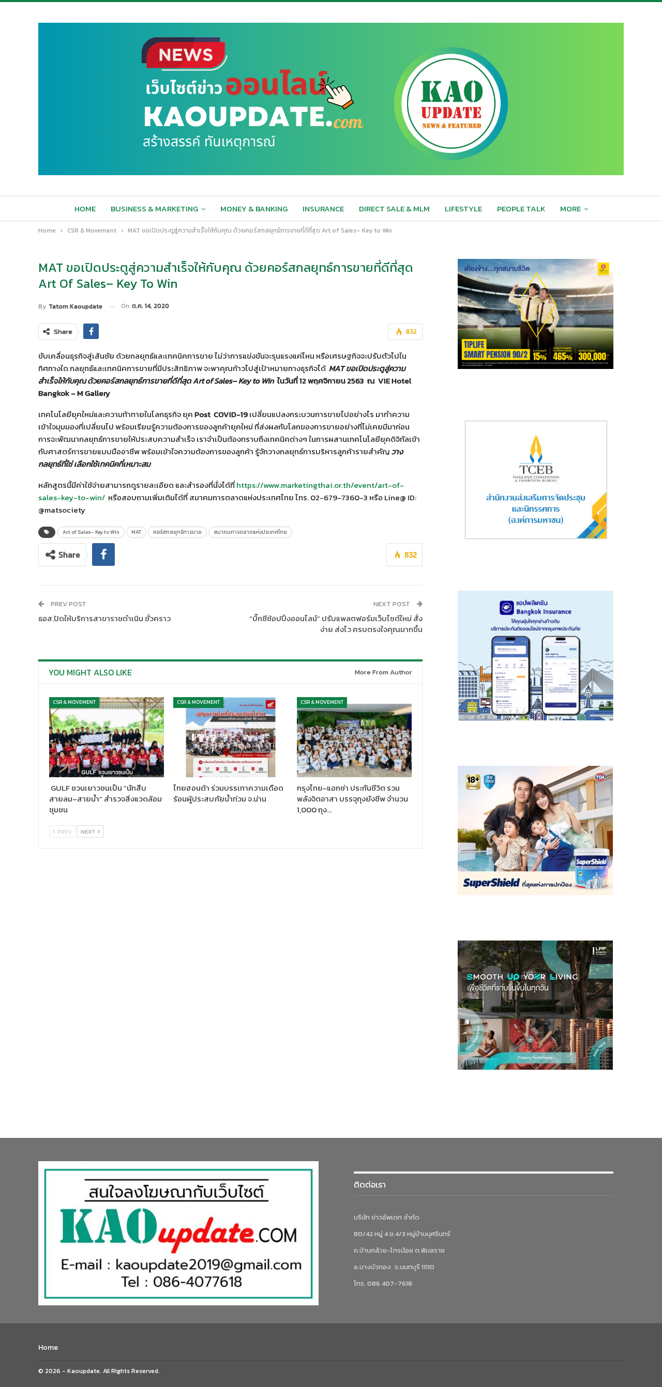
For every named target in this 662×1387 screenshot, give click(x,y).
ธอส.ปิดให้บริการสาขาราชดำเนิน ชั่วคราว (104, 618)
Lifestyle (463, 208)
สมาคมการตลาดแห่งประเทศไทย (250, 532)
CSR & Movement (74, 702)
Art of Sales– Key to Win (91, 532)
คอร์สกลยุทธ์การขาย (177, 532)
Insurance (323, 208)
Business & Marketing (154, 208)
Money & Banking (254, 208)
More (570, 208)
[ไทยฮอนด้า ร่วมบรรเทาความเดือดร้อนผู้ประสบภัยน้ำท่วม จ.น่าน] (230, 737)
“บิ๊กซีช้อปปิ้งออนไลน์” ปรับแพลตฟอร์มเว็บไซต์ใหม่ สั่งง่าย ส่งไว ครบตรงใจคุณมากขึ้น (336, 623)
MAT (136, 532)
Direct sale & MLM (394, 208)
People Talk (521, 208)
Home (85, 208)
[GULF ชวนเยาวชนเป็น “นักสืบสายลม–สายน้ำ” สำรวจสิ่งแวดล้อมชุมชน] (106, 737)
